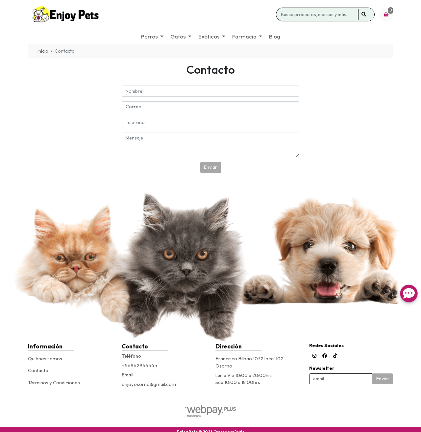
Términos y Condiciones (54, 382)
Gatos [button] (178, 36)
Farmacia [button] (244, 36)
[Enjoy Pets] (151, 14)
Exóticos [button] (209, 36)
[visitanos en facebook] (324, 355)
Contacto (38, 370)
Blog (274, 36)
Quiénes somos (45, 358)
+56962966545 (139, 365)
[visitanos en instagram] (314, 355)
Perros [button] (149, 36)
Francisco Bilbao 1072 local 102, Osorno (250, 362)
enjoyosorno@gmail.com (149, 384)
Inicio (42, 51)
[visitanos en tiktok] (335, 355)
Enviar (210, 167)
